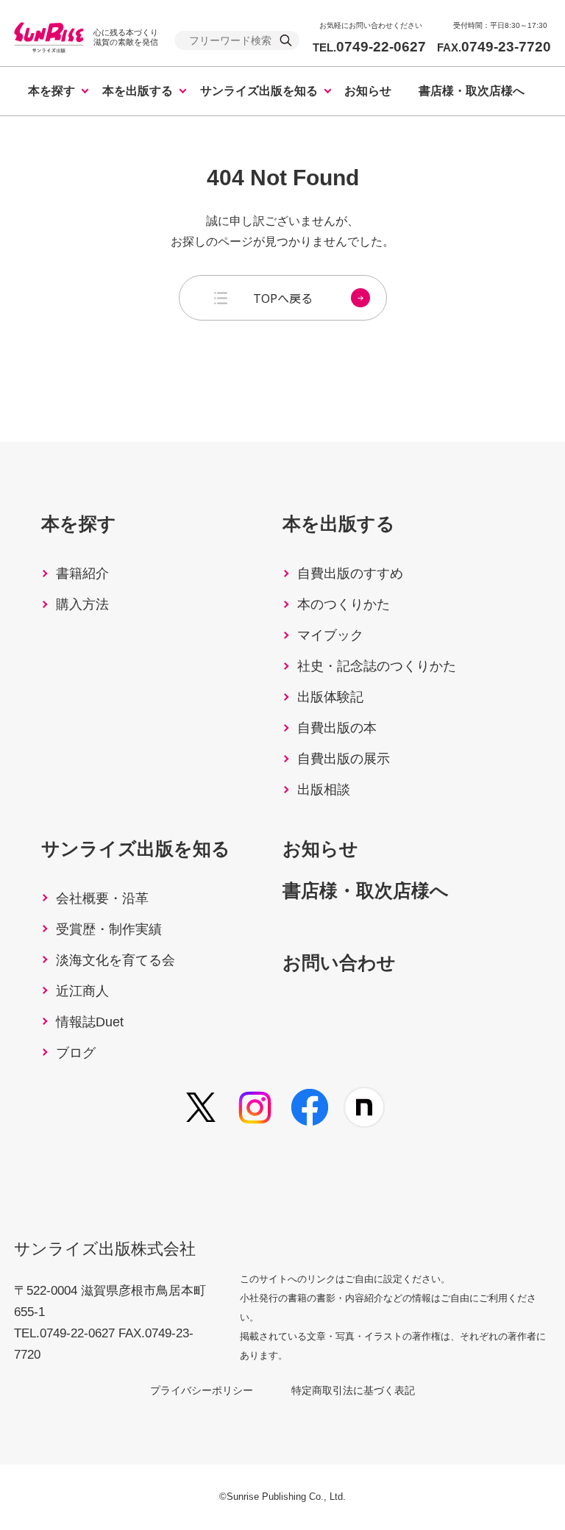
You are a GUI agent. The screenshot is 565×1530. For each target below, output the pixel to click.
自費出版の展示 (343, 758)
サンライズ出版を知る (259, 91)
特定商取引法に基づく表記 (353, 1390)
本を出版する (137, 91)
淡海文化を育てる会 (115, 960)
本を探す (51, 91)
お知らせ (367, 91)
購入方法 (82, 604)
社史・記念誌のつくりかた (376, 666)
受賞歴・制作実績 (109, 929)
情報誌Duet (90, 1022)
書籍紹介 (82, 573)
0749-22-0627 (369, 46)
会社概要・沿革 (102, 898)
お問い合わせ (339, 962)
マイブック (330, 635)
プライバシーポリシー (201, 1390)
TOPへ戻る (283, 298)
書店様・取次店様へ (472, 91)
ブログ (76, 1052)
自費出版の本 (337, 727)
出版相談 (323, 789)
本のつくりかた (343, 604)
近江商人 (82, 991)
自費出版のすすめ (350, 573)
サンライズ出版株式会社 (105, 1249)
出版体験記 (330, 697)
